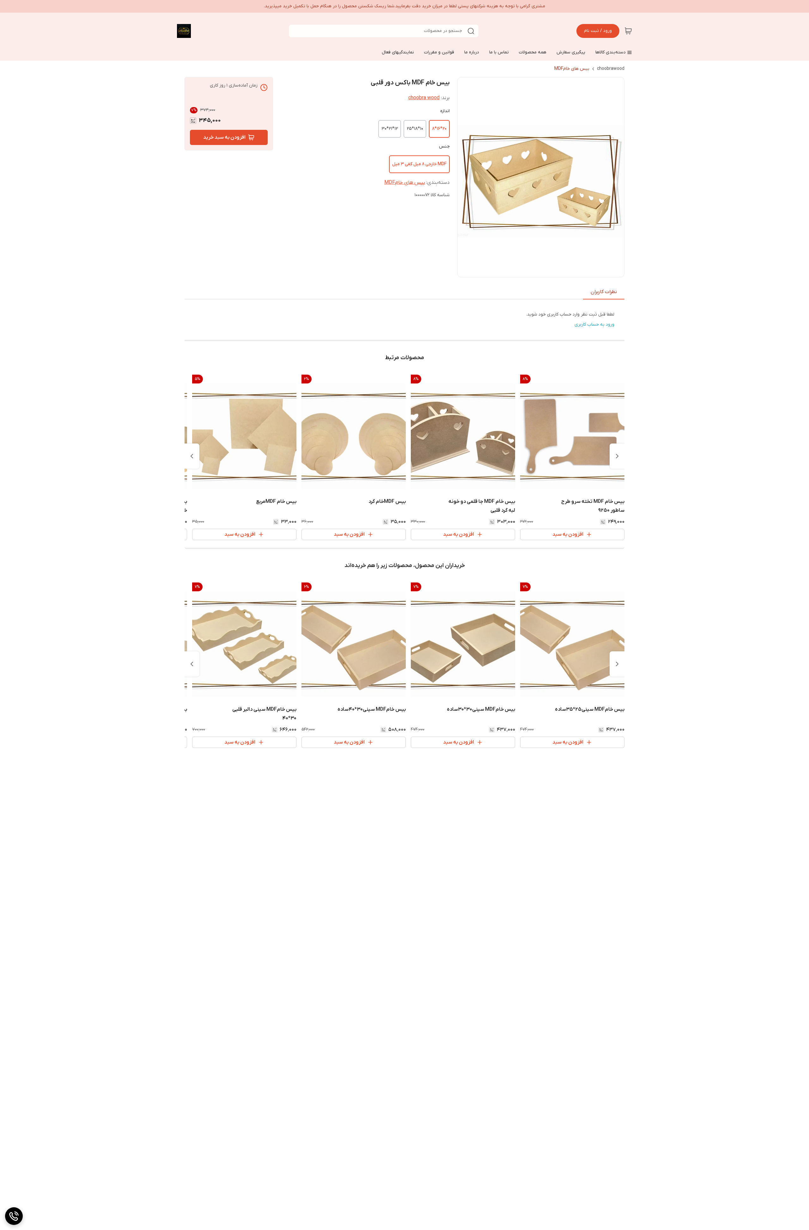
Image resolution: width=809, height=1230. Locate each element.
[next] (191, 456)
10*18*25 (415, 129)
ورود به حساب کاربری (594, 325)
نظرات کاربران (604, 292)
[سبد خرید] (628, 31)
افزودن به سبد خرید (224, 137)
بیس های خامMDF (571, 69)
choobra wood (424, 98)
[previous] (617, 456)
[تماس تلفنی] (14, 1216)
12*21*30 (389, 129)
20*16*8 (439, 129)
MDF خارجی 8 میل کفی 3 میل (419, 164)
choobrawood (610, 69)
